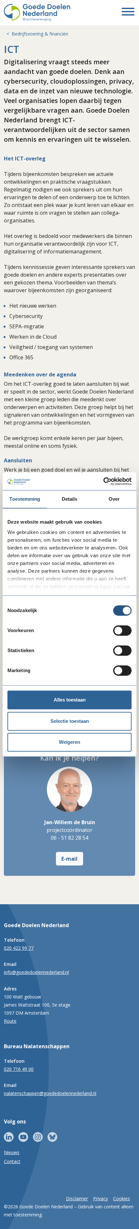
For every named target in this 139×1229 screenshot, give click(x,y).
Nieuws (11, 1152)
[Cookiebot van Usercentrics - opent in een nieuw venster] (103, 481)
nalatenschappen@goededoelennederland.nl (50, 1093)
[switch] (122, 630)
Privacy (100, 1198)
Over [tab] (114, 499)
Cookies (121, 1198)
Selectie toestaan (69, 721)
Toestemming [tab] (24, 499)
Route (10, 1021)
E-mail (69, 858)
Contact (12, 1161)
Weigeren (69, 742)
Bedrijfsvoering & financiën (40, 34)
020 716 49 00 (19, 1069)
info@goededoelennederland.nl (36, 972)
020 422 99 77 (19, 948)
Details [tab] (70, 499)
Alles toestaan (70, 699)
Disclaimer (77, 1198)
